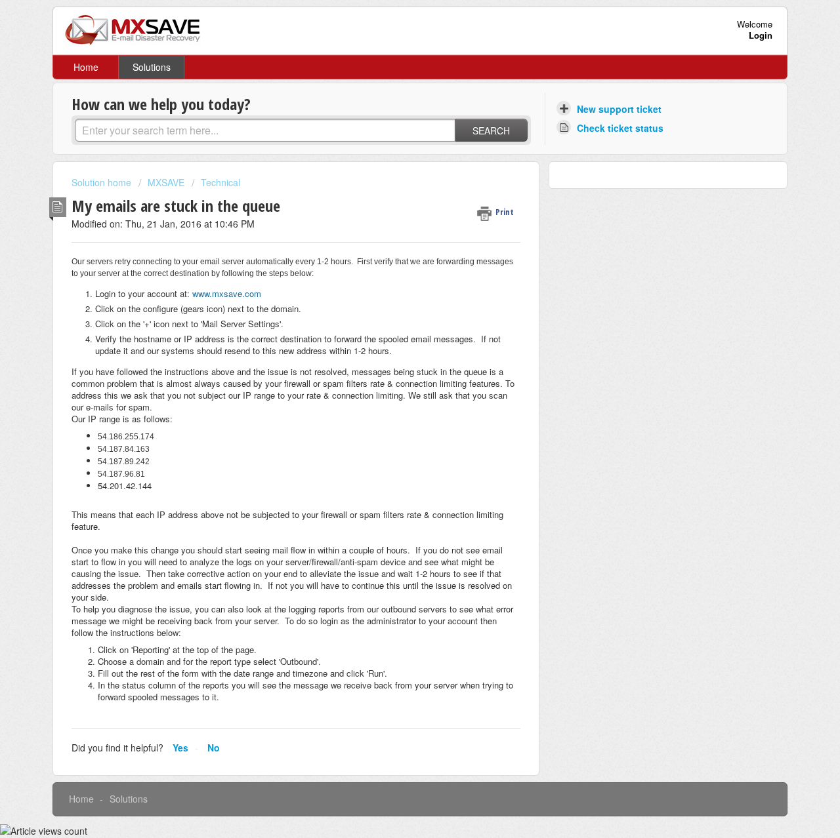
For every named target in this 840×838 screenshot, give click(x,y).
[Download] (395, 249)
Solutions (152, 66)
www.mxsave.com (226, 293)
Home (86, 66)
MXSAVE (166, 182)
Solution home (103, 182)
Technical (220, 182)
